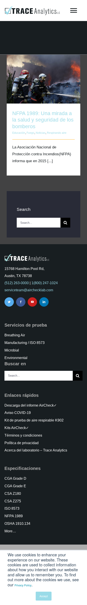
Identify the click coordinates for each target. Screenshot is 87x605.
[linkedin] (44, 302)
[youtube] (32, 302)
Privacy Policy (22, 585)
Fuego (30, 132)
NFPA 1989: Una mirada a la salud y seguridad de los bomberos (43, 73)
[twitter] (9, 302)
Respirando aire (56, 132)
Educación (18, 132)
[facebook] (20, 302)
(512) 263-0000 (16, 283)
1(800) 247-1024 (44, 283)
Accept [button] (43, 596)
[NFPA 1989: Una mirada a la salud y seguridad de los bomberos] (43, 79)
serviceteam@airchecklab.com (28, 290)
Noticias (41, 132)
